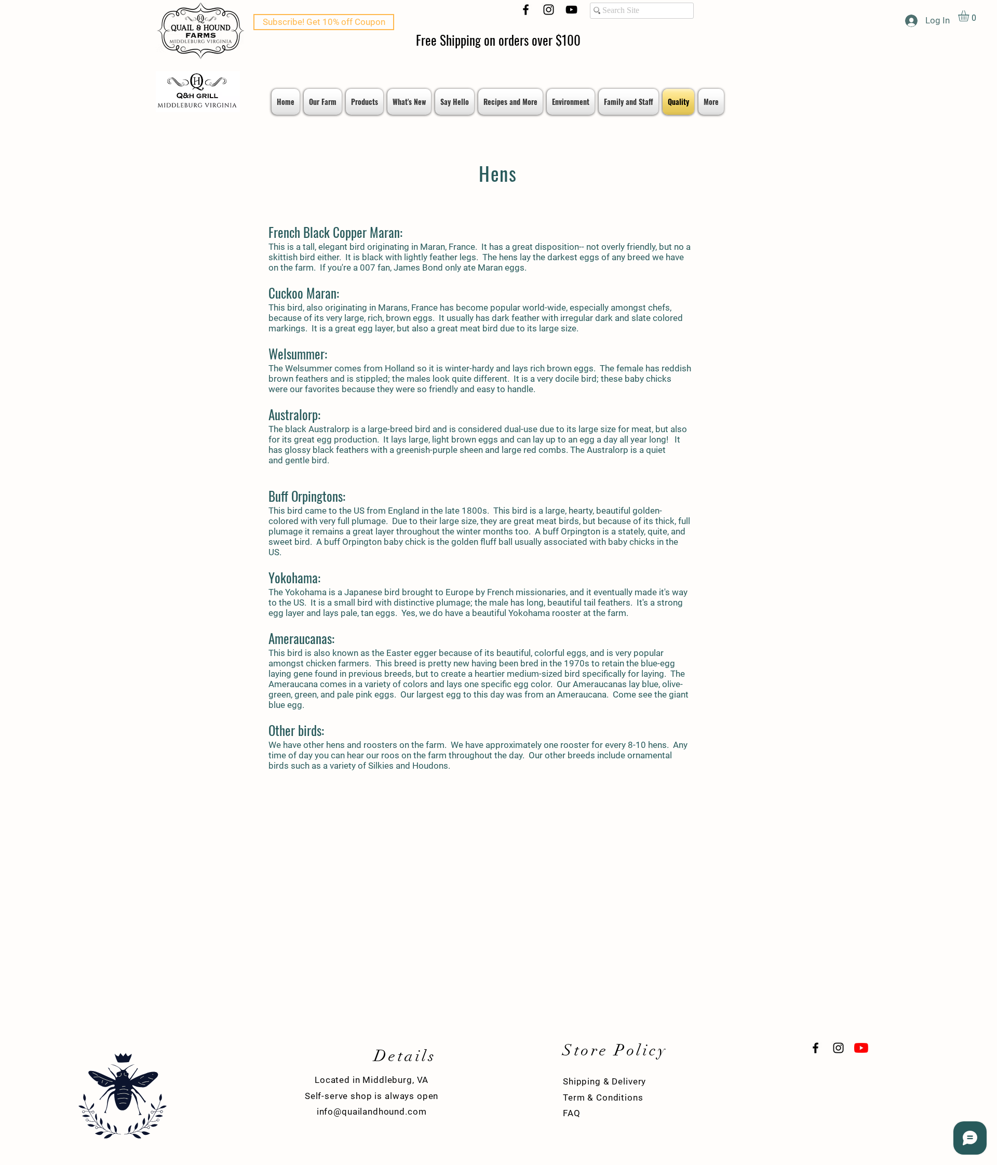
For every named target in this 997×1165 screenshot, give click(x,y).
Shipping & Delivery (604, 1081)
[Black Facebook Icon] (526, 10)
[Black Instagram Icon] (549, 10)
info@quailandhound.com (372, 1111)
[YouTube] (571, 10)
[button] (970, 15)
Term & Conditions (603, 1097)
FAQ (572, 1113)
